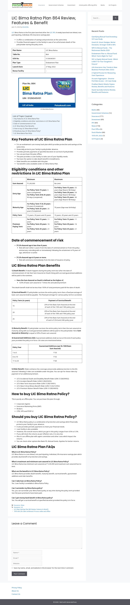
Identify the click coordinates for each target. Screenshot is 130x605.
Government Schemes (56, 5)
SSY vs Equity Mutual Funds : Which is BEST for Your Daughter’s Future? (105, 61)
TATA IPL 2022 (97, 135)
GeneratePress (71, 602)
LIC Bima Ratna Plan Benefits (24, 126)
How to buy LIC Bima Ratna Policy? (26, 128)
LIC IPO (52, 32)
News (22, 505)
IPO (93, 123)
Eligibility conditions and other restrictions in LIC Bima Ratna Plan (37, 121)
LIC (13, 32)
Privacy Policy (17, 588)
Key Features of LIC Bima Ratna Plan (26, 119)
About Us (15, 591)
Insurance (41, 5)
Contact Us (16, 594)
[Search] (115, 18)
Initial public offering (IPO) (88, 5)
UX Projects (112, 5)
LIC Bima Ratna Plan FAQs (23, 133)
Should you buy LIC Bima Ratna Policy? (27, 131)
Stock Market (97, 132)
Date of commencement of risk (25, 124)
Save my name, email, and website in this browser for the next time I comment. (44, 568)
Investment (71, 5)
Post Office (96, 129)
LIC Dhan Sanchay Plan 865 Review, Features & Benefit (31, 509)
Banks (103, 5)
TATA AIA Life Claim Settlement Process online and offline (32, 511)
